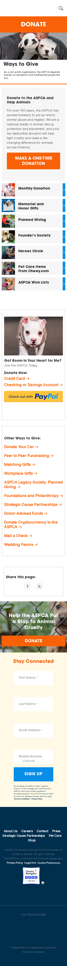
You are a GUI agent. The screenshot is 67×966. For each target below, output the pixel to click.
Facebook (16, 894)
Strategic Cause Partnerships (30, 504)
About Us (10, 831)
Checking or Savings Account (31, 384)
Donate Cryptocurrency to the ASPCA (31, 524)
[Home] (34, 8)
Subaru (33, 925)
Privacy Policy (36, 799)
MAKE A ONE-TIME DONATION (33, 161)
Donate (33, 25)
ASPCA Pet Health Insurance (33, 939)
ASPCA (34, 819)
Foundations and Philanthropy (31, 495)
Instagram (42, 894)
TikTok (51, 894)
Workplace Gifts (18, 473)
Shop (32, 840)
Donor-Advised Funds (23, 513)
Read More (33, 189)
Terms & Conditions (22, 799)
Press (56, 831)
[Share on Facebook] (27, 586)
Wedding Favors (18, 544)
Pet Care (55, 835)
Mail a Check (16, 535)
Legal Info (30, 862)
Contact (42, 831)
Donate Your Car (19, 446)
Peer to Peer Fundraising (26, 455)
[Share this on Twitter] (39, 586)
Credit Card (14, 378)
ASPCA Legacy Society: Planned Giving (33, 484)
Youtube (33, 894)
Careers (27, 831)
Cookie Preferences (48, 862)
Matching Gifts (17, 464)
